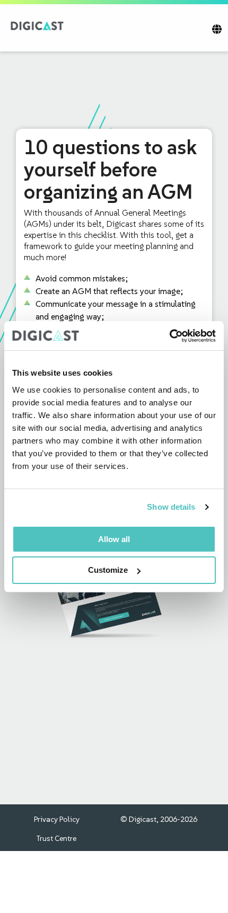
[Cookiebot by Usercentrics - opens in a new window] (169, 336)
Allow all (114, 539)
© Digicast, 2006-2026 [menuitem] (158, 819)
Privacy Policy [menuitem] (57, 819)
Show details (171, 506)
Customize (108, 569)
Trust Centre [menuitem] (56, 838)
